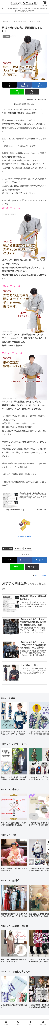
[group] (14, 719)
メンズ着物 (8, 549)
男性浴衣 (20, 549)
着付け (29, 549)
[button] (32, 92)
